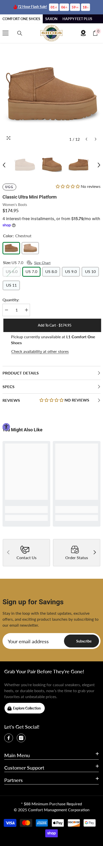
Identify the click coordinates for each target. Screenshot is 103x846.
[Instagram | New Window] (21, 738)
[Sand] (30, 248)
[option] (51, 95)
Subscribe (84, 641)
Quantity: (10, 299)
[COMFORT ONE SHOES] (51, 33)
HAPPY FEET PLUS (77, 19)
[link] (26, 509)
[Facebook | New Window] (8, 738)
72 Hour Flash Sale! (32, 6)
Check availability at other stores (40, 351)
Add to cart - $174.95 (53, 325)
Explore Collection (27, 708)
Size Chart (42, 263)
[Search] (20, 33)
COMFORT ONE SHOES (21, 19)
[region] (51, 344)
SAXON (51, 19)
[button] (86, 139)
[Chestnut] (11, 248)
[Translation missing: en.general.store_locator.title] (83, 33)
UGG (9, 187)
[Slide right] (94, 553)
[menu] (5, 33)
